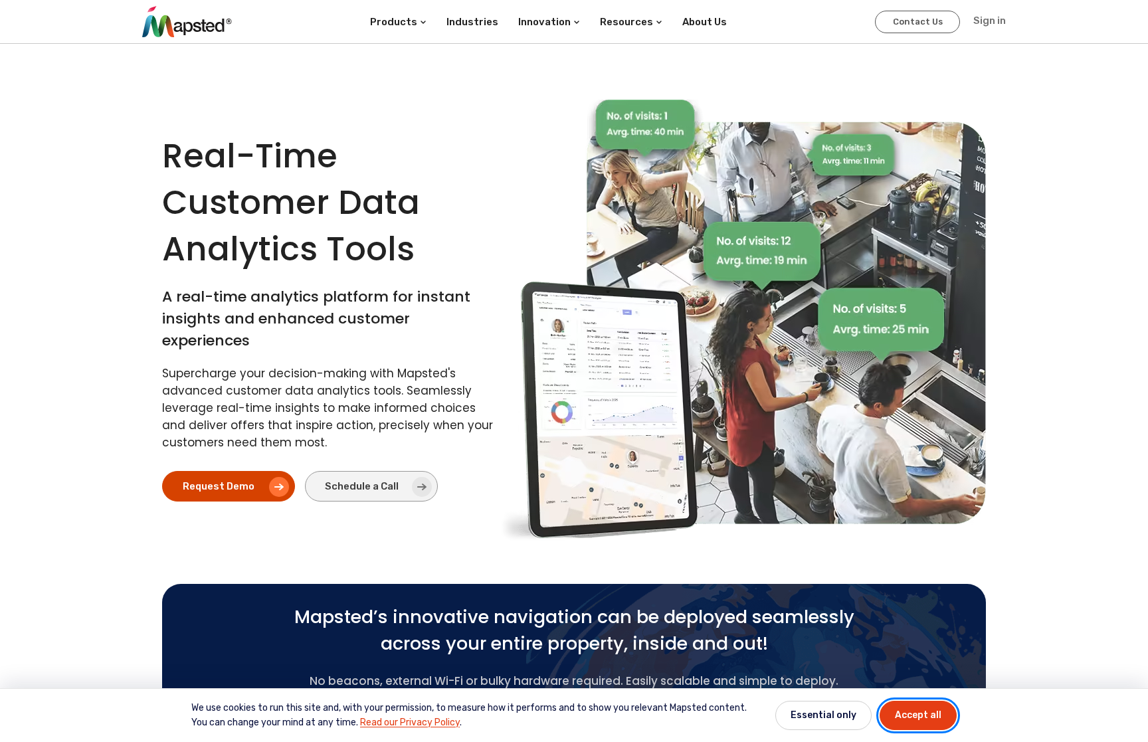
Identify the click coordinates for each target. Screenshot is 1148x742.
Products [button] (393, 22)
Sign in (989, 21)
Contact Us (918, 22)
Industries (472, 22)
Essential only (823, 715)
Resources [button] (626, 22)
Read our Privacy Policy (410, 722)
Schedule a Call (362, 486)
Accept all (918, 715)
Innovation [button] (544, 22)
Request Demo (218, 486)
